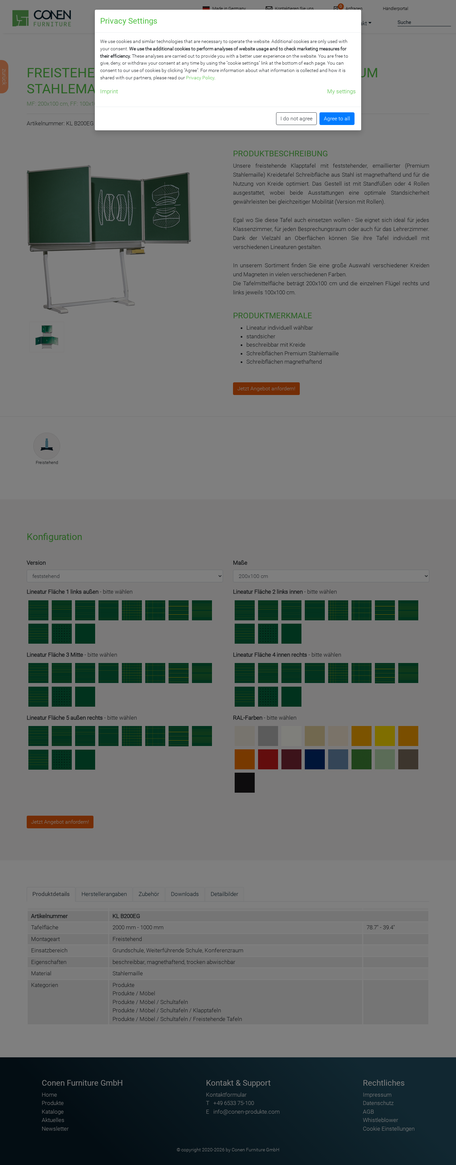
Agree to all (337, 118)
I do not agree (296, 118)
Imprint (109, 91)
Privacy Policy (200, 77)
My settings (341, 91)
